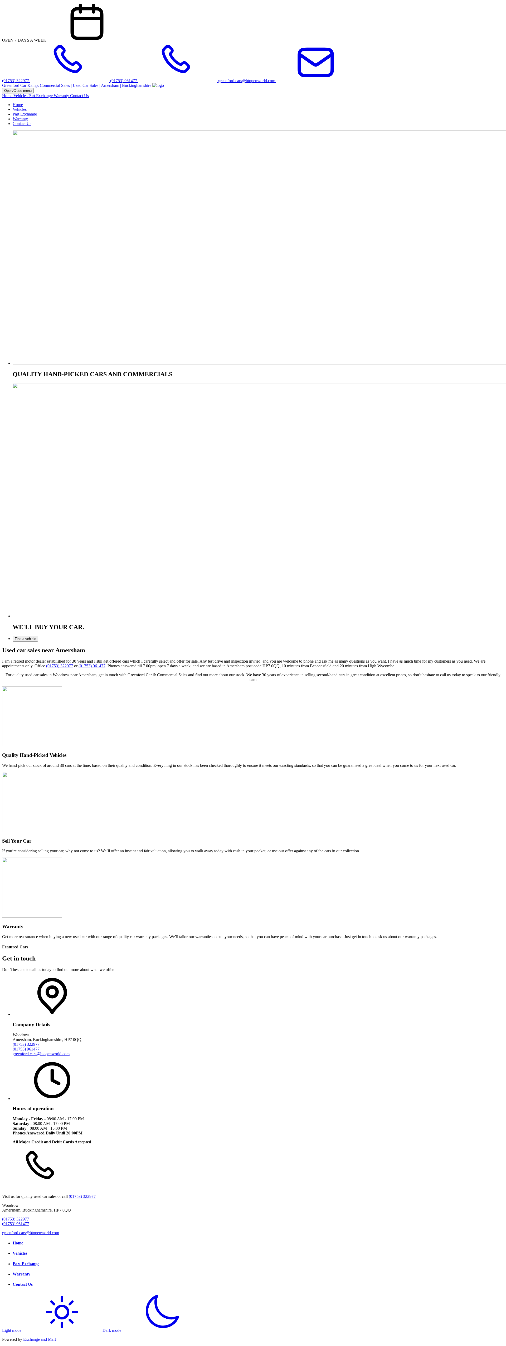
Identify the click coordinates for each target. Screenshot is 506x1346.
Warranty (62, 95)
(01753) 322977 (59, 666)
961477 (99, 666)
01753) (86, 666)
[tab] (258, 639)
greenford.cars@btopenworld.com (41, 1054)
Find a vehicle (25, 639)
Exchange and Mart (39, 1339)
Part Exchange (41, 95)
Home (7, 95)
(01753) (20, 1049)
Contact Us (79, 95)
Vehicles (20, 95)
